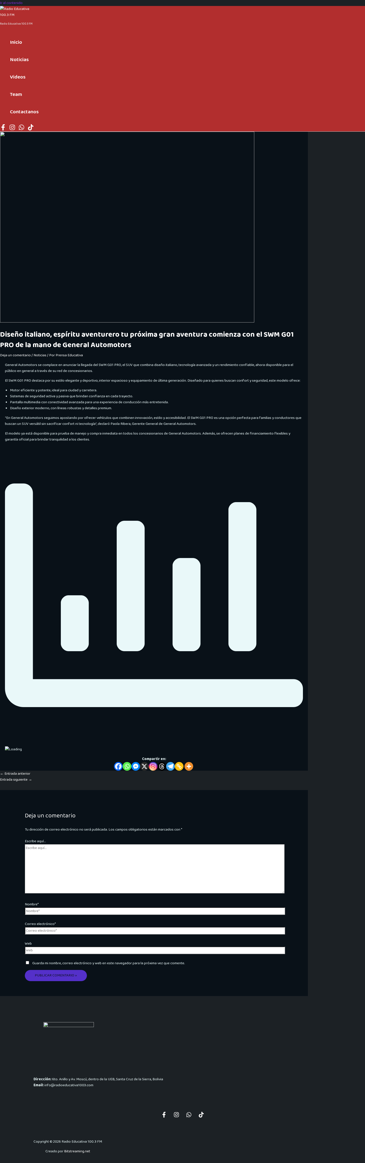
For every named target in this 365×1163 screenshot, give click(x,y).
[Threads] (161, 766)
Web (28, 944)
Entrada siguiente (16, 780)
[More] (188, 766)
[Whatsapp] (127, 766)
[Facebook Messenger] (135, 766)
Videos (18, 77)
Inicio (16, 42)
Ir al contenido (11, 3)
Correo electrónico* (40, 924)
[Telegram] (170, 766)
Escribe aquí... (35, 841)
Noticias (19, 59)
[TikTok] (31, 129)
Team (16, 94)
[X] (144, 766)
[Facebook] (3, 129)
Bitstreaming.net (77, 1151)
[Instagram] (12, 129)
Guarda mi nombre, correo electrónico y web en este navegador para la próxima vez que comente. (108, 963)
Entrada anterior (15, 774)
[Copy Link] (179, 766)
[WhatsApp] (21, 129)
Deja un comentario (15, 355)
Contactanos (24, 112)
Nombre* (32, 904)
